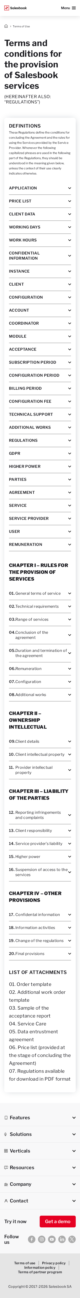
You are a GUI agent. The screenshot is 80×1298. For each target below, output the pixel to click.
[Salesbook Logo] (15, 8)
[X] (72, 1239)
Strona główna (6, 26)
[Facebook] (31, 1239)
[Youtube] (51, 1239)
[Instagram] (41, 1239)
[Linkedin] (62, 1239)
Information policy (39, 1267)
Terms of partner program (40, 1272)
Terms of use (24, 1263)
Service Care (31, 1023)
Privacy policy (54, 1263)
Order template (34, 984)
